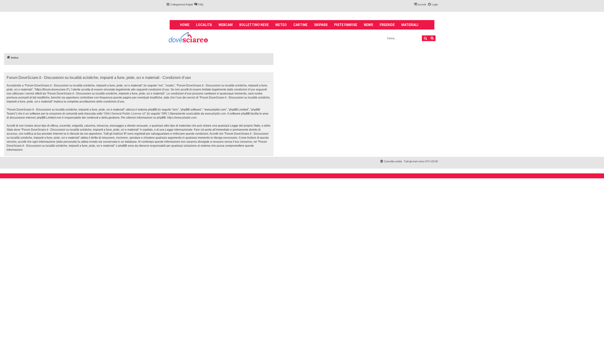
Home (184, 25)
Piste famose (345, 25)
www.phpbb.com (215, 113)
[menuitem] (198, 4)
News (368, 25)
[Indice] (188, 38)
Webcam (225, 25)
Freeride (387, 25)
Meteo (281, 25)
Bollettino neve (254, 25)
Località (204, 25)
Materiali (409, 25)
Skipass (320, 25)
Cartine (300, 25)
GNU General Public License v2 (124, 113)
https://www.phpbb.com (182, 117)
